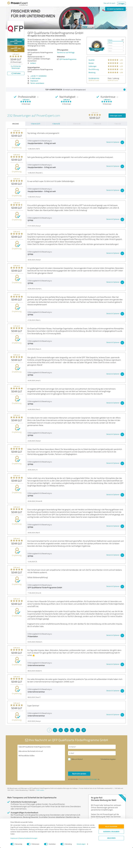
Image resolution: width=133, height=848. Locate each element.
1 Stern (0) (117, 124)
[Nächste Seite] (78, 730)
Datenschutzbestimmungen (28, 838)
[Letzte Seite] (83, 730)
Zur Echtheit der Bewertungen (16, 67)
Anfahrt (33, 63)
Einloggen (121, 3)
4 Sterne (110, 43)
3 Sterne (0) (76, 124)
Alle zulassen (111, 826)
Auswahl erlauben (111, 831)
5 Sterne (110, 40)
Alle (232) (15, 123)
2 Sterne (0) (97, 124)
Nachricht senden (79, 773)
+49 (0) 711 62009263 (38, 76)
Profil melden (40, 790)
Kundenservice (94, 78)
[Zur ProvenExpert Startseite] (17, 4)
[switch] (29, 844)
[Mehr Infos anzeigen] (97, 46)
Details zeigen (81, 844)
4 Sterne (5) (56, 124)
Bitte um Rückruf (77, 759)
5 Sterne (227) (35, 124)
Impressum (14, 838)
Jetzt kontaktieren (116, 8)
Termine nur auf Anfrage (65, 52)
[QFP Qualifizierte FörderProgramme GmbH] (15, 29)
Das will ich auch (109, 3)
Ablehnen (111, 838)
